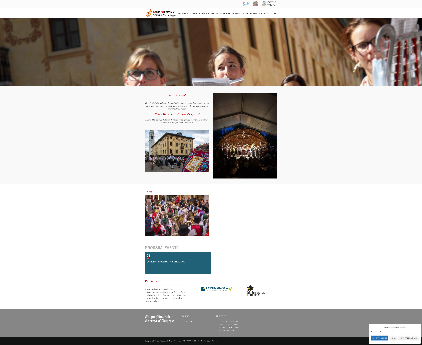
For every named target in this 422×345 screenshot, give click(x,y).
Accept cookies (379, 338)
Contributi (188, 321)
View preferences (408, 338)
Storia (193, 13)
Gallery (236, 13)
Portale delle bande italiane (228, 321)
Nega (393, 338)
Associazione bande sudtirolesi (229, 324)
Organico (204, 13)
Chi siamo (183, 13)
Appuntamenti (250, 13)
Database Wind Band (226, 330)
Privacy (214, 341)
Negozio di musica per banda (228, 327)
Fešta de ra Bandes (220, 13)
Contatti (264, 13)
